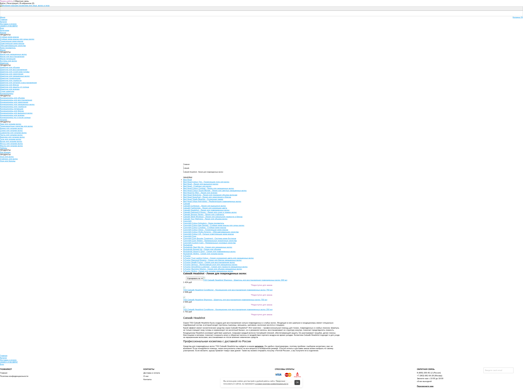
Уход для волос (7, 157)
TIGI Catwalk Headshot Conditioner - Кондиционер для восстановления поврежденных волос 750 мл (228, 290)
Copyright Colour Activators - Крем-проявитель (203, 223)
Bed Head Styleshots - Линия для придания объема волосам (210, 195)
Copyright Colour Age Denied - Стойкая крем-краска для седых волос (213, 225)
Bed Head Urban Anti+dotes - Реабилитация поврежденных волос (212, 201)
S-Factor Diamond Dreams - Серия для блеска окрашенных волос (212, 260)
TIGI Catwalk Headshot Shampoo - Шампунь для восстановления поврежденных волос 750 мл (225, 300)
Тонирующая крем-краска (11, 41)
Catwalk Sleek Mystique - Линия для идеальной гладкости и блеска (212, 217)
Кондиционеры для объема (12, 98)
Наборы (3, 148)
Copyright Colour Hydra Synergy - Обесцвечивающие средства (211, 232)
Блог (2, 28)
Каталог (3, 22)
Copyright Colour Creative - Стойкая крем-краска (204, 227)
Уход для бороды (7, 161)
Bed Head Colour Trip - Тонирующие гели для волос (206, 182)
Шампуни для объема (10, 67)
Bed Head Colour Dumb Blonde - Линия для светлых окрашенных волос (215, 190)
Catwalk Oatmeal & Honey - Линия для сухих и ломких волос (210, 212)
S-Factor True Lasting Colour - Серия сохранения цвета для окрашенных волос (218, 258)
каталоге (259, 346)
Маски (3, 50)
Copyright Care (189, 236)
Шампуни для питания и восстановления (18, 83)
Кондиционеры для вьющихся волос (16, 113)
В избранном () (27, 3)
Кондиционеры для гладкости (13, 106)
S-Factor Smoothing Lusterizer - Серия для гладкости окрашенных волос (215, 267)
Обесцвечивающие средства (13, 45)
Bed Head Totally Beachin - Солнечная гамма (203, 199)
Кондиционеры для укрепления (14, 102)
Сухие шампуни (7, 91)
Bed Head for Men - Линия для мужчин (200, 193)
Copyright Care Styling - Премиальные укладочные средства (210, 240)
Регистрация (12, 3)
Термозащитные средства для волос (16, 126)
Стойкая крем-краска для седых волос (17, 39)
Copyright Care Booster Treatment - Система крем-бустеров (209, 238)
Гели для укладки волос (10, 139)
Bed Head (187, 180)
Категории (4, 30)
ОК (297, 382)
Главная (3, 19)
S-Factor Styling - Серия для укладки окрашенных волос (208, 271)
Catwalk (186, 168)
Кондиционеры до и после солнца (15, 117)
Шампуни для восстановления (13, 69)
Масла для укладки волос (11, 146)
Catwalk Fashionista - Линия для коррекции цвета (205, 208)
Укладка (3, 120)
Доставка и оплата (8, 24)
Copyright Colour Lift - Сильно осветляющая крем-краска (208, 234)
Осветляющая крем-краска (12, 43)
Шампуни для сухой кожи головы (14, 72)
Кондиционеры (6, 93)
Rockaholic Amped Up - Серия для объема (202, 249)
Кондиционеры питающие (11, 109)
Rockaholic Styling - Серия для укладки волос (203, 254)
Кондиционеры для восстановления (16, 100)
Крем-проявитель (8, 48)
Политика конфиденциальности (14, 376)
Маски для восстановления (12, 56)
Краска (3, 32)
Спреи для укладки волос (11, 130)
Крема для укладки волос (11, 128)
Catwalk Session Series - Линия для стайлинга (203, 214)
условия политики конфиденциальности (271, 384)
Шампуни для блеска (9, 85)
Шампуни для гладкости (11, 80)
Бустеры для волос (8, 61)
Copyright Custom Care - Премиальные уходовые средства (209, 243)
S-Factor (187, 256)
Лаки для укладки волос (10, 124)
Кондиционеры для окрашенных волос (17, 104)
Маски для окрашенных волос (13, 54)
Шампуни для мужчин (9, 89)
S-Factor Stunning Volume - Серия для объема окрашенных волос (212, 269)
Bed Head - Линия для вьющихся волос (200, 184)
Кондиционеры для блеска (12, 111)
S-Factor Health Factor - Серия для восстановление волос (209, 262)
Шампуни (4, 63)
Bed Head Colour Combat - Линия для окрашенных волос (208, 188)
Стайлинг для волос (9, 159)
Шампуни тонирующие (10, 78)
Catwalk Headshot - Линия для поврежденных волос (206, 210)
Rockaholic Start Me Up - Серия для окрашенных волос (207, 247)
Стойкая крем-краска (9, 37)
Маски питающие (8, 59)
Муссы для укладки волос (11, 143)
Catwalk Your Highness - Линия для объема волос (205, 219)
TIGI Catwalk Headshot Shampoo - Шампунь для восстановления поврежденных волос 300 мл (245, 280)
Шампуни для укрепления (11, 74)
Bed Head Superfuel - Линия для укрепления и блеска (207, 197)
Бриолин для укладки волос (12, 137)
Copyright (187, 221)
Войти (2, 3)
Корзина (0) (518, 17)
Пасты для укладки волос (11, 135)
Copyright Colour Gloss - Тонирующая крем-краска (205, 230)
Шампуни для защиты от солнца (14, 87)
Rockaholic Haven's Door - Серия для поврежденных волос (209, 251)
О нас (146, 376)
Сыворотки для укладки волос (13, 133)
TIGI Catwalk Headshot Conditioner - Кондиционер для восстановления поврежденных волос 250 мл (228, 309)
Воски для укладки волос (11, 141)
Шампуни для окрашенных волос (15, 76)
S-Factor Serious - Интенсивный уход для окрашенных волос (210, 264)
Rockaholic (188, 245)
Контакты (147, 379)
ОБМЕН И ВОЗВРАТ (9, 26)
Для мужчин (5, 152)
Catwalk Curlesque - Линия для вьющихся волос (204, 206)
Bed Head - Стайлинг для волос (197, 186)
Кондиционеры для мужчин (12, 115)
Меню (2, 17)
